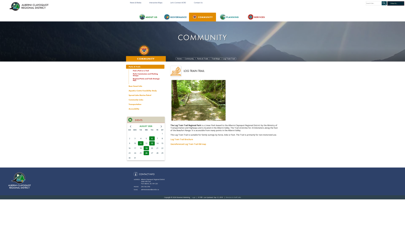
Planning (232, 17)
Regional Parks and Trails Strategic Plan (146, 79)
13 (152, 143)
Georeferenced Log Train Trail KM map (188, 144)
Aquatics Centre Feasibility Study (143, 90)
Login (194, 197)
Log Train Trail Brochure (182, 139)
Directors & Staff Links (233, 197)
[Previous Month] (130, 126)
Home (179, 59)
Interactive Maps (155, 2)
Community (205, 17)
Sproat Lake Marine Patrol (140, 95)
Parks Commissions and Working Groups (145, 75)
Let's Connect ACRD (178, 2)
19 (146, 148)
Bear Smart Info (135, 86)
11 (141, 143)
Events (138, 120)
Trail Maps (216, 59)
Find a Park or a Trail (141, 71)
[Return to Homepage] (29, 6)
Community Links (136, 99)
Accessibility (134, 109)
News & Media (135, 2)
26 (146, 153)
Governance (178, 17)
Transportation (135, 104)
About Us (151, 17)
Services (259, 17)
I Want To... (394, 3)
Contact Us (198, 2)
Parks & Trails (134, 66)
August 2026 (146, 126)
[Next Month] (161, 126)
